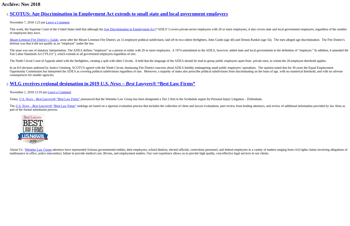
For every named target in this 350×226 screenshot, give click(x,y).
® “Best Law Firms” (50, 99)
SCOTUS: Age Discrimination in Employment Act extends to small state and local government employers (119, 13)
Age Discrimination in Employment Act (129, 29)
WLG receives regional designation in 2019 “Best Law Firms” (102, 83)
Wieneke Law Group (38, 149)
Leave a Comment (57, 22)
